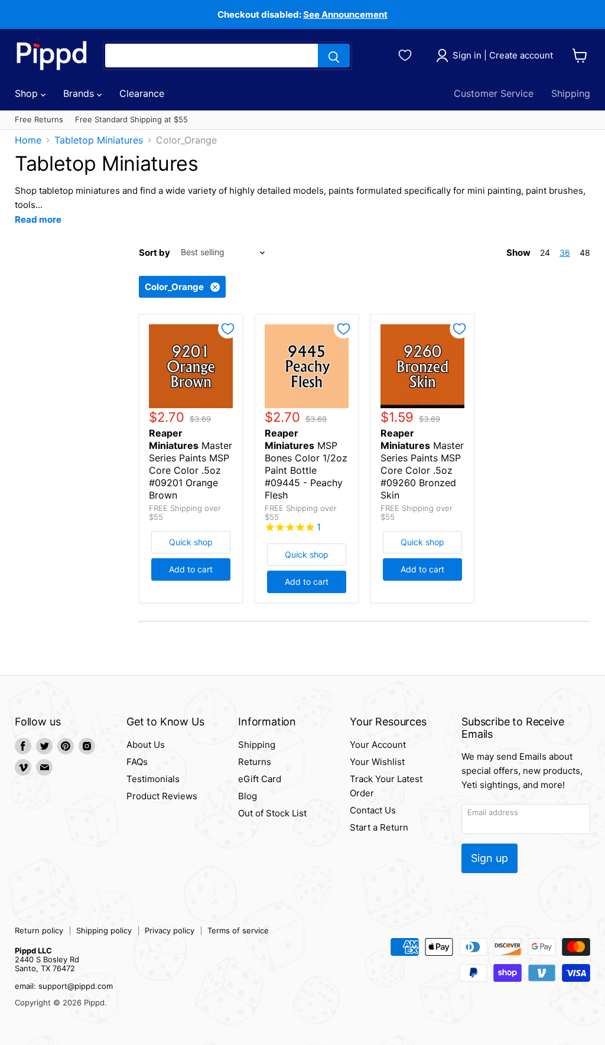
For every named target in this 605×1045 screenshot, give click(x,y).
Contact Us (373, 810)
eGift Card (259, 778)
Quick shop (191, 542)
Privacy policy (169, 930)
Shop (28, 93)
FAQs (137, 761)
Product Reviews (161, 796)
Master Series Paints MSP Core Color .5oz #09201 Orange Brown (190, 464)
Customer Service (494, 93)
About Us (145, 744)
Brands (80, 93)
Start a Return (379, 827)
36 (565, 253)
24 (545, 253)
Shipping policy (104, 930)
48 (585, 253)
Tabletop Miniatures (98, 140)
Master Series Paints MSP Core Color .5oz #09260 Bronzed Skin (422, 464)
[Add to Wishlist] (228, 329)
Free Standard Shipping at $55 (131, 119)
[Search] (334, 55)
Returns (254, 761)
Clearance (141, 93)
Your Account (378, 744)
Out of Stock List (272, 813)
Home (28, 140)
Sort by (154, 253)
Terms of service (238, 930)
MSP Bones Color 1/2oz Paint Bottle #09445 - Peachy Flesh (306, 464)
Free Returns (39, 119)
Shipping (570, 93)
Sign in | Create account (503, 55)
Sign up (489, 858)
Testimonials (153, 778)
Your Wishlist (377, 761)
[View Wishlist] (407, 54)
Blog (247, 796)
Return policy (39, 930)
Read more (38, 219)
